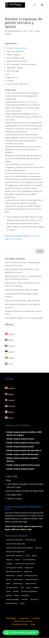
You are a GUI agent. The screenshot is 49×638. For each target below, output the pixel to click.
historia (8, 579)
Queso (8, 591)
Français (11, 346)
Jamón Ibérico (18, 583)
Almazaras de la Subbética (15, 552)
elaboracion (10, 575)
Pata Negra (11, 618)
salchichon (25, 595)
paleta (28, 587)
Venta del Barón (11, 603)
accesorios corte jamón (14, 540)
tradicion (24, 599)
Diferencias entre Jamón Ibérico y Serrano (22, 290)
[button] (21, 632)
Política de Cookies (14, 498)
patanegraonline (14, 31)
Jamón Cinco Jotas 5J (23, 621)
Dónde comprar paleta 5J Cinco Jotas (23, 465)
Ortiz (22, 587)
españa (19, 575)
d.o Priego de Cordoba (14, 568)
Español (11, 334)
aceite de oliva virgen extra (15, 544)
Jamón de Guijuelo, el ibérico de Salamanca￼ (25, 491)
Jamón (8, 583)
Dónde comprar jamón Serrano (20, 439)
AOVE (27, 556)
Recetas (16, 591)
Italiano (11, 358)
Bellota (34, 556)
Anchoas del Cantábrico (14, 556)
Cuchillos (9, 564)
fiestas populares (31, 575)
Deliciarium (29, 568)
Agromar (38, 548)
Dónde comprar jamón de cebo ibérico (24, 450)
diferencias (28, 571)
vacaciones (34, 599)
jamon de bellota (32, 579)
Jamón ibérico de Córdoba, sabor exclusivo (22, 300)
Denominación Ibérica (14, 571)
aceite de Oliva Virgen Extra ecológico (19, 548)
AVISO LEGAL (12, 476)
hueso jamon (18, 579)
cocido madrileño (29, 560)
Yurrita (22, 603)
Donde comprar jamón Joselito (20, 446)
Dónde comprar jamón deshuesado (22, 454)
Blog (8, 480)
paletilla (36, 587)
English (10, 340)
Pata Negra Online (14, 495)
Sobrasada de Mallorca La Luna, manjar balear (24, 318)
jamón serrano (21, 48)
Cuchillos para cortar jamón (25, 564)
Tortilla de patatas (12, 599)
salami (16, 595)
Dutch (10, 364)
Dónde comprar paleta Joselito (20, 469)
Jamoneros (24, 618)
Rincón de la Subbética (29, 591)
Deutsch (11, 352)
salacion (9, 595)
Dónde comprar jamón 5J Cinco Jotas (23, 442)
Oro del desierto (12, 587)
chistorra (9, 560)
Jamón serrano (30, 583)
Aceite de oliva (30, 540)
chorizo (17, 560)
